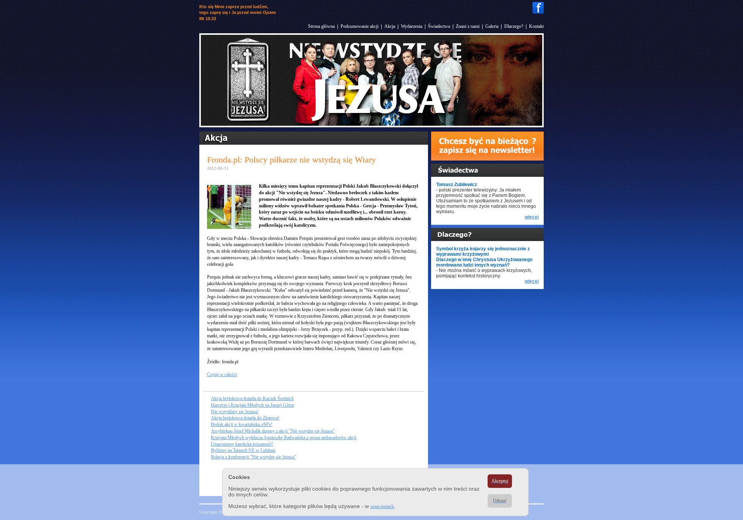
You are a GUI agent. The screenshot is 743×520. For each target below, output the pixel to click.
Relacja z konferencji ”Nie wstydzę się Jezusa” (253, 457)
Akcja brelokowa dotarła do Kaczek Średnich (252, 398)
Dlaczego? (513, 26)
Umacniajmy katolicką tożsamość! (242, 444)
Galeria (491, 26)
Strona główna (321, 26)
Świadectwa (439, 26)
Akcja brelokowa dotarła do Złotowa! (245, 418)
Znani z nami (467, 26)
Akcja (389, 26)
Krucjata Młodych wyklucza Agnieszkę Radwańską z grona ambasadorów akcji (283, 437)
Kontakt (536, 26)
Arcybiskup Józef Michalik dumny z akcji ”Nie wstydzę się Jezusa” (273, 431)
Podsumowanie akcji (359, 26)
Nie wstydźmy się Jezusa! (235, 411)
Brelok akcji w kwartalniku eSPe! (241, 424)
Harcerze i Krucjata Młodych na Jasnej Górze (252, 405)
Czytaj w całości (222, 374)
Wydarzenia (411, 26)
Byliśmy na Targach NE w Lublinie (243, 450)
